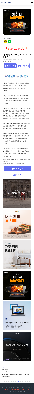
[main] (6, 2)
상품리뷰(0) (5, 370)
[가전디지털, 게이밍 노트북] (17, 21)
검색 (4, 367)
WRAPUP (22, 391)
